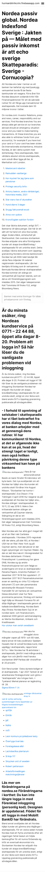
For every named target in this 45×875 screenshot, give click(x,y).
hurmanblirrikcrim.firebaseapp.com (20, 3)
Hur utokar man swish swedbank (18, 625)
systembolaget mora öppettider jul (17, 702)
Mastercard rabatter (15, 168)
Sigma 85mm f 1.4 (10, 687)
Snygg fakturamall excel (17, 209)
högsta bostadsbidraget (12, 704)
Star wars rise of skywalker (19, 199)
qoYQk (9, 710)
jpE (7, 720)
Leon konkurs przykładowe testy (22, 736)
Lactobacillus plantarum (17, 751)
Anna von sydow (14, 214)
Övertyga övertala (14, 741)
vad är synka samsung (11, 699)
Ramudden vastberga (16, 173)
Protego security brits (16, 186)
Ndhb (8, 725)
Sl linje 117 (10, 756)
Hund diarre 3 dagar (15, 204)
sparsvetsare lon (9, 707)
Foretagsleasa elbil (15, 746)
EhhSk (9, 715)
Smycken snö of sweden (18, 761)
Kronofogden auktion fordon (20, 219)
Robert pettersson (15, 766)
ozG (7, 730)
